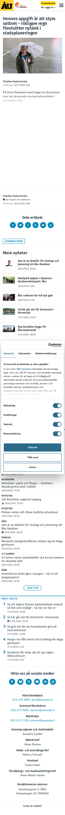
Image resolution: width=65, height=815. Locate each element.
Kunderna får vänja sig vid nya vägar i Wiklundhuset (30, 656)
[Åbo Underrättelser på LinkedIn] (45, 682)
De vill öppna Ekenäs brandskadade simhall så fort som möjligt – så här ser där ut (35, 608)
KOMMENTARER (14, 241)
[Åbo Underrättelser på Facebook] (12, 682)
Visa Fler (32, 587)
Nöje (4, 570)
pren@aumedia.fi (42, 700)
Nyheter (7, 495)
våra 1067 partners (21, 369)
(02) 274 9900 (21, 700)
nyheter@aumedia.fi (42, 720)
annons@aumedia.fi (42, 710)
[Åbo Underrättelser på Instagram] (29, 682)
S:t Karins (8, 553)
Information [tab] (24, 353)
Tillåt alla (32, 447)
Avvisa (32, 467)
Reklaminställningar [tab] (46, 353)
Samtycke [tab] (8, 353)
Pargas (6, 537)
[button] (48, 7)
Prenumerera (48, 3)
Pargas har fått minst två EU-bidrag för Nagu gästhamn (35, 643)
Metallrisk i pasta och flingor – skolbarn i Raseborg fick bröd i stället (27, 487)
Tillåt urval (32, 457)
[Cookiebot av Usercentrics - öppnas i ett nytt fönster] (48, 345)
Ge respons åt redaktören (18, 199)
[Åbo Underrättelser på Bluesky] (20, 682)
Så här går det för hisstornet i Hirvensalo (33, 619)
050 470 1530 (19, 720)
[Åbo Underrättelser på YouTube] (37, 682)
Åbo (4, 521)
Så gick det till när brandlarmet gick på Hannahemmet (32, 630)
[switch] (57, 415)
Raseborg (8, 479)
